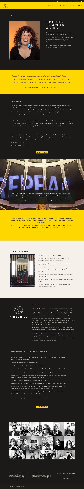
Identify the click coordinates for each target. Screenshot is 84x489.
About (65, 5)
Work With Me (56, 5)
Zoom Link (64, 475)
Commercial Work (65, 478)
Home (49, 5)
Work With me (42, 232)
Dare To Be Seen (72, 473)
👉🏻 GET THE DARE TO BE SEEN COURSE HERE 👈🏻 (69, 1)
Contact (79, 5)
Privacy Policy (70, 475)
